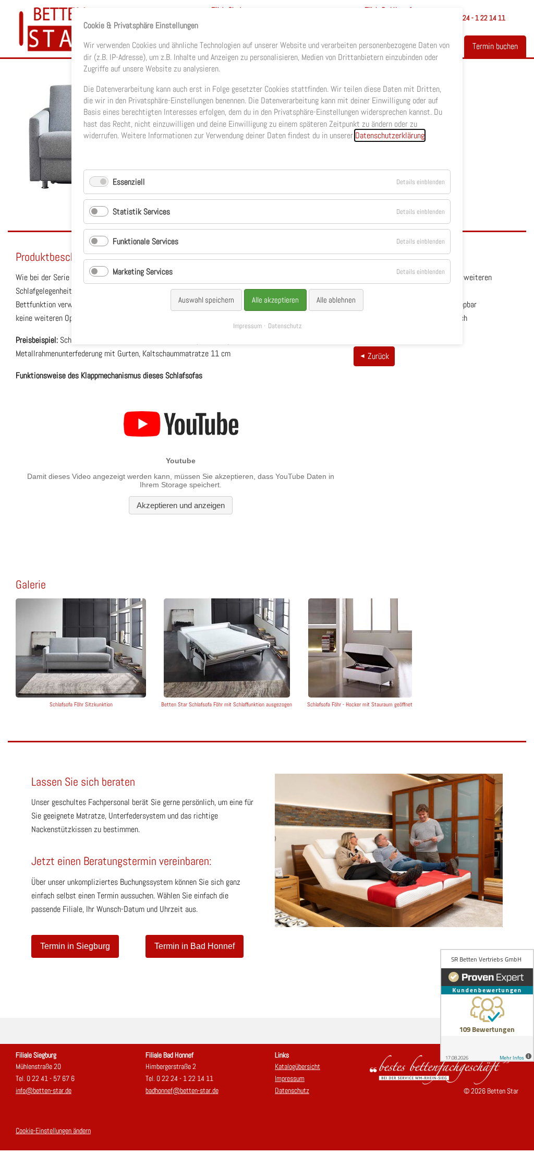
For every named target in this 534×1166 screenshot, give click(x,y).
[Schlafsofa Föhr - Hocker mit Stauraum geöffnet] (359, 648)
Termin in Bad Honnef (194, 946)
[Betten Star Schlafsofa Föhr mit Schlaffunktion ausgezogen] (226, 648)
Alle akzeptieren (275, 300)
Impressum (290, 1078)
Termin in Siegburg (75, 946)
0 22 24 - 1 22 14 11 (476, 17)
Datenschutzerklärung (389, 135)
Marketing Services (143, 271)
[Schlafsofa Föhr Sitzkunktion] (81, 648)
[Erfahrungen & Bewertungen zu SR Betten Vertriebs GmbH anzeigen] (487, 1005)
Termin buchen (495, 46)
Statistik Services (141, 211)
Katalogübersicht (297, 1066)
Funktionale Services (145, 241)
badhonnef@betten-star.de (182, 1090)
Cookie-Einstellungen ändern (53, 1130)
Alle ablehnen (336, 300)
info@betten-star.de (43, 1090)
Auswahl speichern (206, 300)
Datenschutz (292, 1090)
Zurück (378, 356)
